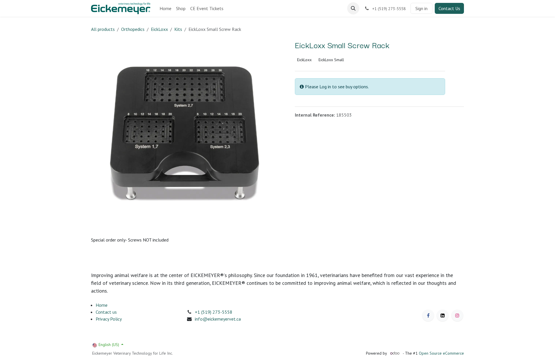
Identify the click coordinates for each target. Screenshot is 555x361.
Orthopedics (133, 29)
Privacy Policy (109, 319)
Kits (178, 29)
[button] (353, 8)
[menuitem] (165, 8)
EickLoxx (159, 29)
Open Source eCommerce (441, 353)
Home (102, 305)
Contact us (106, 312)
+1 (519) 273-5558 (213, 312)
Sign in (421, 8)
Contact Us (449, 8)
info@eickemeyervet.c (216, 319)
